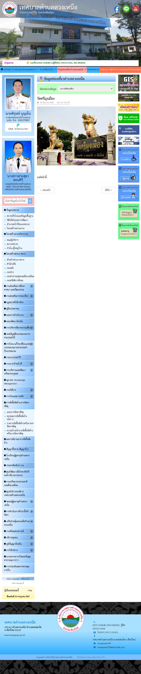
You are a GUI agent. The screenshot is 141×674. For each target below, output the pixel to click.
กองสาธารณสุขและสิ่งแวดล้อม (20, 276)
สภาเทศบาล (12, 244)
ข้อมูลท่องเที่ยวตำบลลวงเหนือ (71, 69)
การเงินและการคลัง (15, 396)
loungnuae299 (104, 643)
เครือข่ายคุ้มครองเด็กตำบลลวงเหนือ (17, 523)
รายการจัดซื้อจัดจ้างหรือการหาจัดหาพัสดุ (20, 425)
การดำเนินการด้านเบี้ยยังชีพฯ (16, 513)
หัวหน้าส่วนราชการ (15, 259)
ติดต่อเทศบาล (93, 69)
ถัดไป (108, 190)
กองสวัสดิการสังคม (15, 280)
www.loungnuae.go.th (14, 635)
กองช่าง (10, 272)
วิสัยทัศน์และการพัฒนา (17, 220)
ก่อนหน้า (46, 190)
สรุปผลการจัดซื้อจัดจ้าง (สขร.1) (17, 418)
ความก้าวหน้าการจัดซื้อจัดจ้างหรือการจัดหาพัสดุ (20, 432)
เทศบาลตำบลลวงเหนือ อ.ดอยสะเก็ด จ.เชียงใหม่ (114, 639)
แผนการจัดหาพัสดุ (15, 412)
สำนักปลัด (11, 263)
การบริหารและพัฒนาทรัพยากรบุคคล (15, 372)
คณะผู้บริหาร (12, 239)
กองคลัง (10, 267)
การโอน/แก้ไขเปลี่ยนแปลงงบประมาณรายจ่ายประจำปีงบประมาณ (17, 347)
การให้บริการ (12, 550)
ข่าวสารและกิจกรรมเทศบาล (24, 69)
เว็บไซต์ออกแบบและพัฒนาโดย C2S (91, 657)
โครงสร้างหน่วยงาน (16, 228)
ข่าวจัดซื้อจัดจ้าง (47, 69)
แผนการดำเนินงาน (15, 314)
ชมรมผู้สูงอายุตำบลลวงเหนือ (15, 503)
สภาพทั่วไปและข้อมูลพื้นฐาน (20, 215)
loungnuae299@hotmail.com (111, 647)
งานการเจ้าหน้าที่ (14, 363)
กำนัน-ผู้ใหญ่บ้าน (14, 248)
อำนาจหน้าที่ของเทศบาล (18, 224)
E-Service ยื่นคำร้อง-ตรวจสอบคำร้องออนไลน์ (120, 69)
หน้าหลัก (7, 69)
